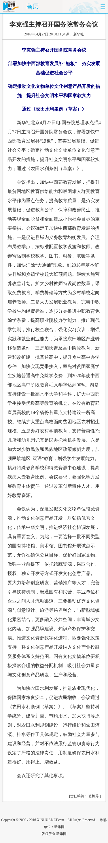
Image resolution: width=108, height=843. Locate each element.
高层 (32, 6)
